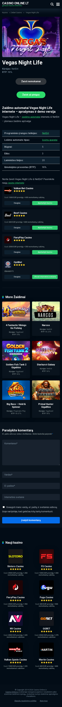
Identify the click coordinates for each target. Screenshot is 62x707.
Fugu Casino (46, 597)
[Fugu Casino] (46, 593)
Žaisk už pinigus (31, 94)
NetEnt (45, 133)
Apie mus (44, 701)
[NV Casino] (15, 625)
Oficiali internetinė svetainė (45, 277)
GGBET (46, 628)
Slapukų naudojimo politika (25, 701)
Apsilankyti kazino (45, 203)
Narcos (46, 325)
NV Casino (15, 628)
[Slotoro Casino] (15, 562)
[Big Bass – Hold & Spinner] (16, 399)
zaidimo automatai (31, 117)
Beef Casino (20, 213)
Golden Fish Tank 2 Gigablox (16, 366)
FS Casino (46, 566)
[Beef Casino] (8, 218)
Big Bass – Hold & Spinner (16, 405)
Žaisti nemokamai (31, 81)
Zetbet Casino (16, 13)
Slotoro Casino (15, 566)
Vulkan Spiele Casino (15, 659)
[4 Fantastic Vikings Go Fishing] (16, 320)
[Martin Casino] (46, 656)
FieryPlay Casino (23, 237)
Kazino (5, 13)
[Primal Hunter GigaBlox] (46, 399)
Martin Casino (46, 659)
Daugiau (17, 203)
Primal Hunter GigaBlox (45, 405)
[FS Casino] (46, 562)
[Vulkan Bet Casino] (8, 193)
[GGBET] (46, 625)
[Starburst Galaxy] (46, 359)
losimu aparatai (49, 140)
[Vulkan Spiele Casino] (15, 656)
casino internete (16, 183)
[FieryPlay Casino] (8, 242)
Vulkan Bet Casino (23, 188)
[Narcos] (46, 320)
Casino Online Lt (15, 3)
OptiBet (18, 262)
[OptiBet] (8, 267)
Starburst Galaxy (46, 364)
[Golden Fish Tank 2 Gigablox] (16, 359)
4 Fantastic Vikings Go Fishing (16, 326)
